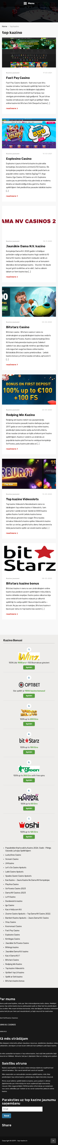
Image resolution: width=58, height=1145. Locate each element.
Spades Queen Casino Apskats (18, 876)
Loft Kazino (10, 897)
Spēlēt (29, 667)
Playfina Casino (12, 884)
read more (11, 108)
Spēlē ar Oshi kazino (14, 977)
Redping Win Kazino (20, 415)
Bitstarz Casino (17, 327)
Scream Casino (11, 859)
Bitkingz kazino (12, 947)
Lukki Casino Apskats (14, 872)
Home (4, 26)
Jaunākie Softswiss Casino (17, 943)
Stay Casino (10, 922)
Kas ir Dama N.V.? (12, 956)
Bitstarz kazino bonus (22, 583)
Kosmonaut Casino (13, 926)
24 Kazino (9, 863)
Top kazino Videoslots (22, 499)
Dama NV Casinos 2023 (15, 893)
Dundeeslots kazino (13, 901)
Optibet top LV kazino (14, 972)
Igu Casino (9, 905)
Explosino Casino (19, 159)
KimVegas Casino (12, 939)
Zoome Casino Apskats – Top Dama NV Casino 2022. (28, 914)
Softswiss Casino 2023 (15, 888)
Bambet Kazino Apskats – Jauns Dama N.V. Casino (27, 918)
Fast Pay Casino (18, 78)
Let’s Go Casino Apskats (15, 867)
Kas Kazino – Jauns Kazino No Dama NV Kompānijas (27, 880)
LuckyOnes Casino (13, 855)
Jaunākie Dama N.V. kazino (25, 246)
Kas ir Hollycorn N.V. (13, 909)
